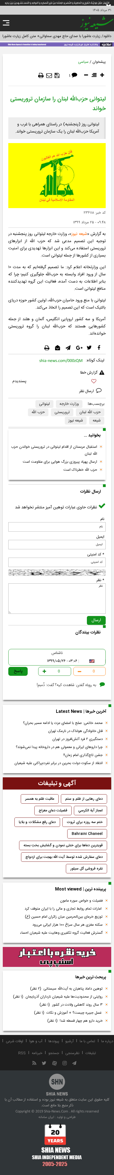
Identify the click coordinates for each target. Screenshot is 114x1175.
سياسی (83, 62)
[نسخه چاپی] (41, 75)
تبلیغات (91, 1053)
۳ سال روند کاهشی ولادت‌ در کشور (71, 1005)
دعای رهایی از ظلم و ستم (84, 799)
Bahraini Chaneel (87, 834)
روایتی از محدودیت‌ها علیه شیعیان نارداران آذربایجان (58, 997)
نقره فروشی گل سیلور (86, 869)
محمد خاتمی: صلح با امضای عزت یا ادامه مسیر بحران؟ (63, 723)
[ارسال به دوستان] (49, 75)
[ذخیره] (57, 75)
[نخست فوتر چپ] (57, 1145)
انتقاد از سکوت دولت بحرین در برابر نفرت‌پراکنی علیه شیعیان (58, 763)
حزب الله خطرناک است (80, 470)
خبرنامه (37, 1053)
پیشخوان (99, 62)
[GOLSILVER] (57, 957)
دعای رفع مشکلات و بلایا (37, 822)
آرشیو (69, 1041)
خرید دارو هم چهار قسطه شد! (75, 1021)
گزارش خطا (88, 372)
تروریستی (62, 412)
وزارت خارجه (69, 404)
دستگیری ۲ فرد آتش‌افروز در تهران (77, 739)
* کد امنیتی (95, 555)
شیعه (97, 420)
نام (102, 519)
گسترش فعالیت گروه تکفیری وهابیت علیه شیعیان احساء (61, 933)
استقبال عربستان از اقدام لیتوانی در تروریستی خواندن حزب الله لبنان (54, 450)
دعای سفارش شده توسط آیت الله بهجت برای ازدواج (64, 857)
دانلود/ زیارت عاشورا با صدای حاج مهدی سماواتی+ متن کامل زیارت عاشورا (56, 36)
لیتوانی (44, 404)
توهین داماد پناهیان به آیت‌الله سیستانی (66, 989)
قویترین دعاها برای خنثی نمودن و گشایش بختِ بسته (63, 845)
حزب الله (38, 412)
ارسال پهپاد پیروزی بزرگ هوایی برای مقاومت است (60, 462)
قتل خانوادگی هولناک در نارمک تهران (75, 731)
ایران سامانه (46, 1117)
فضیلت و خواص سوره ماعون (81, 901)
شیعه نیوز (79, 234)
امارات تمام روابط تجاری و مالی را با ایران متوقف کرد (64, 909)
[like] (57, 382)
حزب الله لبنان (90, 412)
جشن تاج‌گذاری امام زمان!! (82, 755)
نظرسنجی (72, 1053)
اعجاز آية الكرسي (90, 811)
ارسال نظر (87, 391)
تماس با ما (87, 1041)
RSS (22, 1053)
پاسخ (18, 671)
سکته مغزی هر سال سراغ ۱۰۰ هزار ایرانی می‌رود (67, 925)
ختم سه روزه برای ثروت (85, 822)
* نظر (100, 580)
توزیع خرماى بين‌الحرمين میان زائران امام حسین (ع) (64, 917)
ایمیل (100, 537)
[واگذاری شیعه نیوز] (57, 44)
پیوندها (53, 1041)
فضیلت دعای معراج (53, 811)
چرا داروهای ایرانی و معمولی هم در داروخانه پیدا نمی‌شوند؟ (59, 747)
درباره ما (107, 1041)
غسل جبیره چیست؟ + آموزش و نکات (68, 1013)
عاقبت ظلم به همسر (39, 799)
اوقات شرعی (14, 1041)
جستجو (53, 1053)
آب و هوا (35, 1041)
